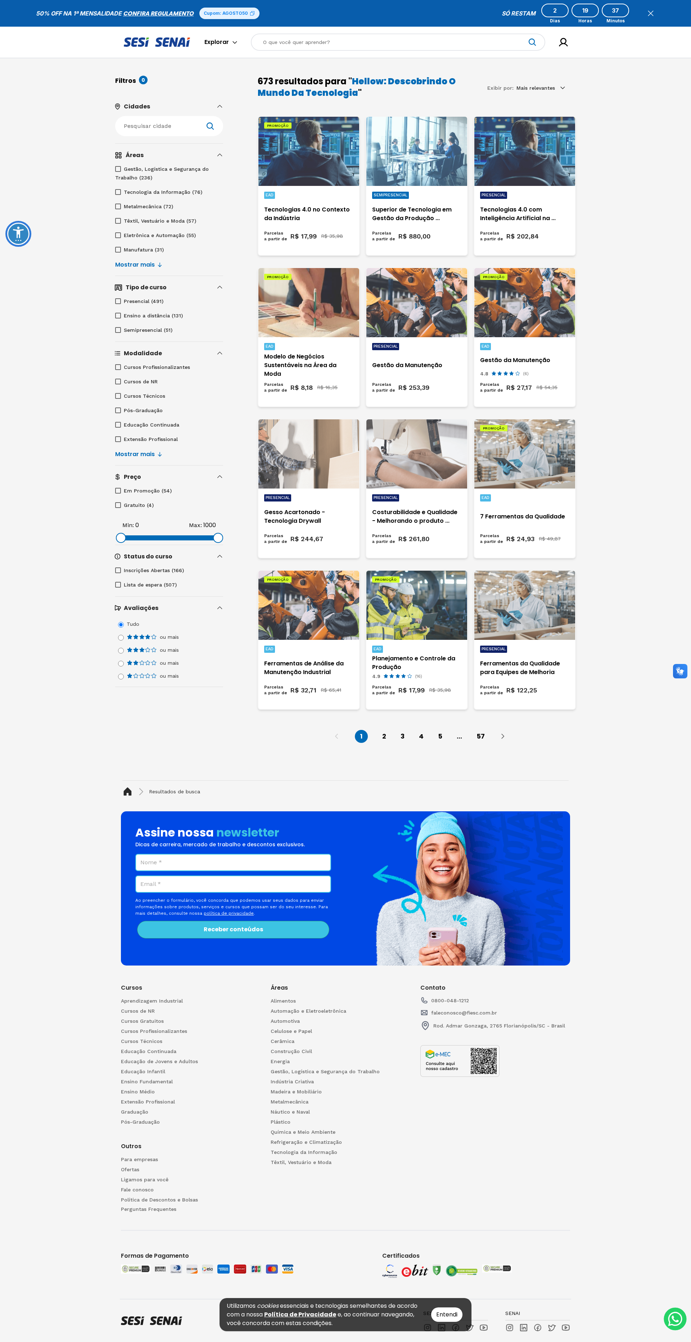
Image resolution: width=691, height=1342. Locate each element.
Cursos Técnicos (144, 396)
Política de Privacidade (300, 1314)
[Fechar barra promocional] (650, 13)
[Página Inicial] (129, 791)
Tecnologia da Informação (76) (163, 192)
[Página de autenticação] (563, 42)
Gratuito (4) (139, 505)
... (459, 736)
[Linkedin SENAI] (523, 1327)
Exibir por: (500, 88)
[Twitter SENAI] (551, 1327)
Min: (128, 525)
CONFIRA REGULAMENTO (158, 13)
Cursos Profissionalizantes (157, 367)
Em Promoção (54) (148, 491)
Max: (195, 525)
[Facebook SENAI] (537, 1327)
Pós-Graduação (143, 410)
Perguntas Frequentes (148, 1209)
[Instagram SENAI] (509, 1327)
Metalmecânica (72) (148, 206)
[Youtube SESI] (483, 1327)
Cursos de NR (141, 381)
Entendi (446, 1314)
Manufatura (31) (144, 250)
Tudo (133, 624)
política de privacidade (229, 913)
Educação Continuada (151, 425)
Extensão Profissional (151, 439)
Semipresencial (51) (148, 330)
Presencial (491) (143, 301)
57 (481, 736)
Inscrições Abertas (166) (154, 570)
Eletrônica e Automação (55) (160, 235)
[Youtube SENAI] (565, 1327)
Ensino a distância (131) (153, 315)
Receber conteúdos (233, 929)
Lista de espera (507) (150, 585)
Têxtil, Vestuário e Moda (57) (160, 221)
